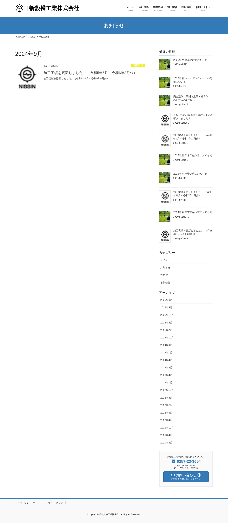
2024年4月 (166, 360)
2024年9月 (166, 345)
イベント (165, 260)
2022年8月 (166, 397)
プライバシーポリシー (30, 502)
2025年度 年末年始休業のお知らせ (192, 155)
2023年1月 (166, 382)
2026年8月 (166, 300)
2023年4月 (166, 375)
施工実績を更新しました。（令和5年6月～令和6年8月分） (90, 73)
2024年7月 (166, 352)
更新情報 (138, 65)
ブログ (164, 275)
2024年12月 (167, 337)
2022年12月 (167, 390)
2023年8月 (166, 367)
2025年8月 (166, 322)
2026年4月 (166, 307)
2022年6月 (166, 412)
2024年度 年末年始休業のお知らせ (192, 212)
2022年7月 (166, 405)
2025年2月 (166, 330)
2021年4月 (166, 435)
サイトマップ (55, 502)
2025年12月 (167, 314)
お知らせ (165, 267)
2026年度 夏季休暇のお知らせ (190, 59)
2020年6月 (166, 442)
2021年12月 (167, 427)
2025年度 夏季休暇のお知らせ (190, 173)
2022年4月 (166, 420)
